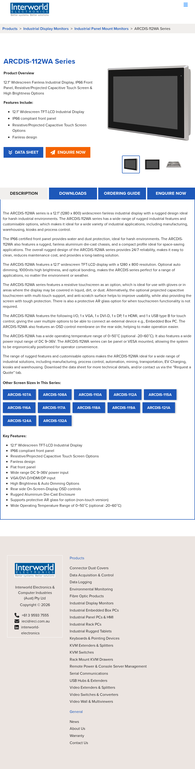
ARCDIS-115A (160, 394)
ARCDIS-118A (88, 407)
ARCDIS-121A (158, 407)
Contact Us (79, 742)
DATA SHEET (27, 152)
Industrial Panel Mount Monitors (101, 28)
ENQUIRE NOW (72, 152)
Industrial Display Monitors (46, 28)
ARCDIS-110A (90, 394)
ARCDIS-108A (55, 394)
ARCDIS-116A (19, 407)
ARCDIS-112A (125, 394)
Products (10, 28)
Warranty (77, 735)
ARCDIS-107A (19, 394)
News (74, 721)
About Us (77, 728)
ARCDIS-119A (123, 407)
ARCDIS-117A (54, 407)
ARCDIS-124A (19, 420)
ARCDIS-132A (55, 420)
